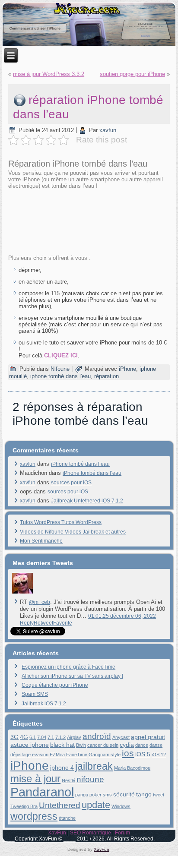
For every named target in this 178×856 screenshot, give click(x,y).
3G (14, 736)
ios (128, 753)
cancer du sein (102, 745)
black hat (62, 744)
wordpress (33, 816)
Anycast (121, 737)
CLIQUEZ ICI (61, 355)
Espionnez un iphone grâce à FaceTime (68, 667)
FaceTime (76, 754)
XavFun (57, 833)
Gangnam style (105, 754)
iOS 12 (159, 754)
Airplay (74, 737)
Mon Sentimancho (41, 541)
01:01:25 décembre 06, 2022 (122, 616)
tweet (158, 794)
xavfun (107, 130)
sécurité (124, 794)
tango (144, 794)
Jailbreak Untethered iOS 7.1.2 (87, 501)
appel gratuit (148, 736)
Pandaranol (42, 792)
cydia (127, 744)
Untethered (59, 805)
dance (141, 745)
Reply (27, 623)
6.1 (32, 737)
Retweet (43, 623)
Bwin (81, 745)
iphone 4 (62, 767)
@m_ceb (39, 602)
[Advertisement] (89, 221)
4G (24, 736)
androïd (97, 736)
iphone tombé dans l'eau (60, 376)
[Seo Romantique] (22, 594)
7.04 (41, 737)
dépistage (20, 754)
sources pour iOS (71, 483)
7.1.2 (60, 737)
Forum (122, 833)
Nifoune (60, 369)
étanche (67, 818)
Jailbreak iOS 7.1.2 (44, 704)
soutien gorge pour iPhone (132, 74)
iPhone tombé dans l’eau (80, 464)
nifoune (90, 779)
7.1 (51, 737)
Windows (120, 806)
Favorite (62, 623)
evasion (40, 754)
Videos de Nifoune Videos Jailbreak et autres (73, 532)
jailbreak (94, 766)
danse (155, 745)
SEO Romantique (90, 833)
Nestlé (68, 780)
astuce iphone (29, 744)
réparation (106, 376)
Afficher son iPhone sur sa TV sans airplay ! (72, 676)
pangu (81, 794)
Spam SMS (35, 694)
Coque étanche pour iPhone (55, 685)
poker (95, 794)
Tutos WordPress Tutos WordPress (61, 522)
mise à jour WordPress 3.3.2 (48, 74)
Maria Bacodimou (132, 768)
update (96, 804)
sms (107, 794)
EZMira (57, 754)
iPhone (127, 369)
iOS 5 (142, 754)
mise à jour (35, 778)
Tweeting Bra (24, 806)
